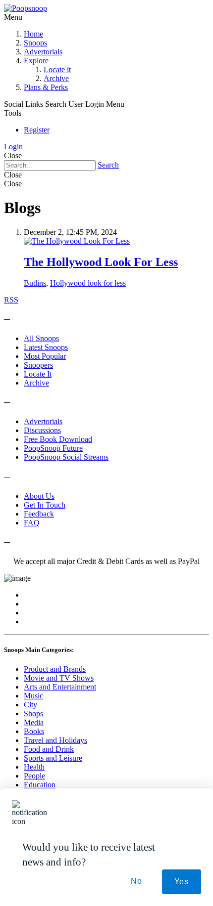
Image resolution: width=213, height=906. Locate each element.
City (30, 704)
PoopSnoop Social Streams (66, 457)
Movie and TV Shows (59, 678)
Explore (36, 60)
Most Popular (45, 356)
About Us (39, 496)
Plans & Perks (46, 87)
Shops (33, 713)
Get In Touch (44, 505)
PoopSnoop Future (53, 448)
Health (34, 767)
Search (108, 165)
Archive (56, 78)
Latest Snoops (46, 347)
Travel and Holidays (55, 740)
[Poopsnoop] (25, 8)
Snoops (35, 43)
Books (34, 731)
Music (33, 695)
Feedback (39, 514)
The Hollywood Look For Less (101, 262)
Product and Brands (55, 669)
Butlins (35, 283)
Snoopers (38, 365)
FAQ (32, 522)
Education (39, 784)
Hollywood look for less (88, 283)
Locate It (38, 374)
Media (34, 722)
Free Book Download (58, 439)
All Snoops (41, 338)
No (136, 881)
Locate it (57, 69)
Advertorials (43, 51)
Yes (181, 881)
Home (33, 34)
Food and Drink (49, 749)
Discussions (42, 430)
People (34, 776)
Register (37, 130)
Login (13, 146)
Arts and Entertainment (60, 687)
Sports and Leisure (53, 758)
